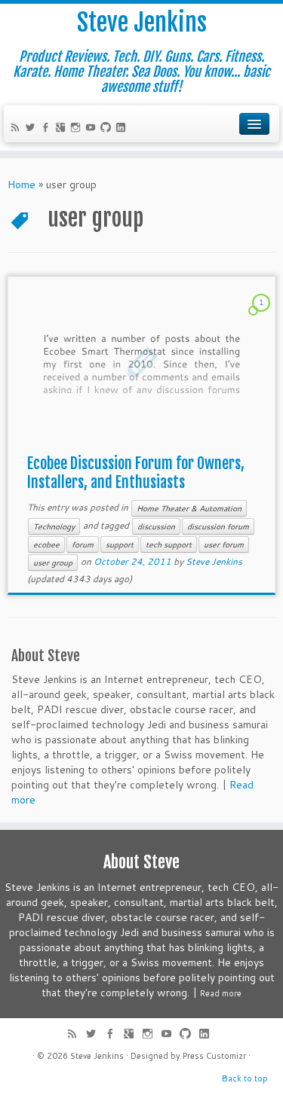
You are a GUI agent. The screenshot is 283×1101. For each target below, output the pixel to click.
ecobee (46, 544)
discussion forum (218, 526)
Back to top (245, 1078)
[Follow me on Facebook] (47, 128)
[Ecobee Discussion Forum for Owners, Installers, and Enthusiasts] (141, 362)
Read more (220, 993)
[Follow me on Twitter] (32, 128)
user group (52, 562)
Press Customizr (214, 1056)
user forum (224, 544)
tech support (169, 544)
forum (83, 544)
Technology (54, 526)
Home (21, 184)
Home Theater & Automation (189, 508)
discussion (156, 526)
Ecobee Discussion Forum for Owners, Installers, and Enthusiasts (136, 473)
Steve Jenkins (142, 22)
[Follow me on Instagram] (77, 128)
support (120, 544)
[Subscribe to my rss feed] (17, 128)
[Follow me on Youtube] (92, 128)
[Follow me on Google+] (62, 128)
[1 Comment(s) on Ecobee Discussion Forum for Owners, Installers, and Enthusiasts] (263, 316)
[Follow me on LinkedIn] (123, 128)
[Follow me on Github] (107, 128)
